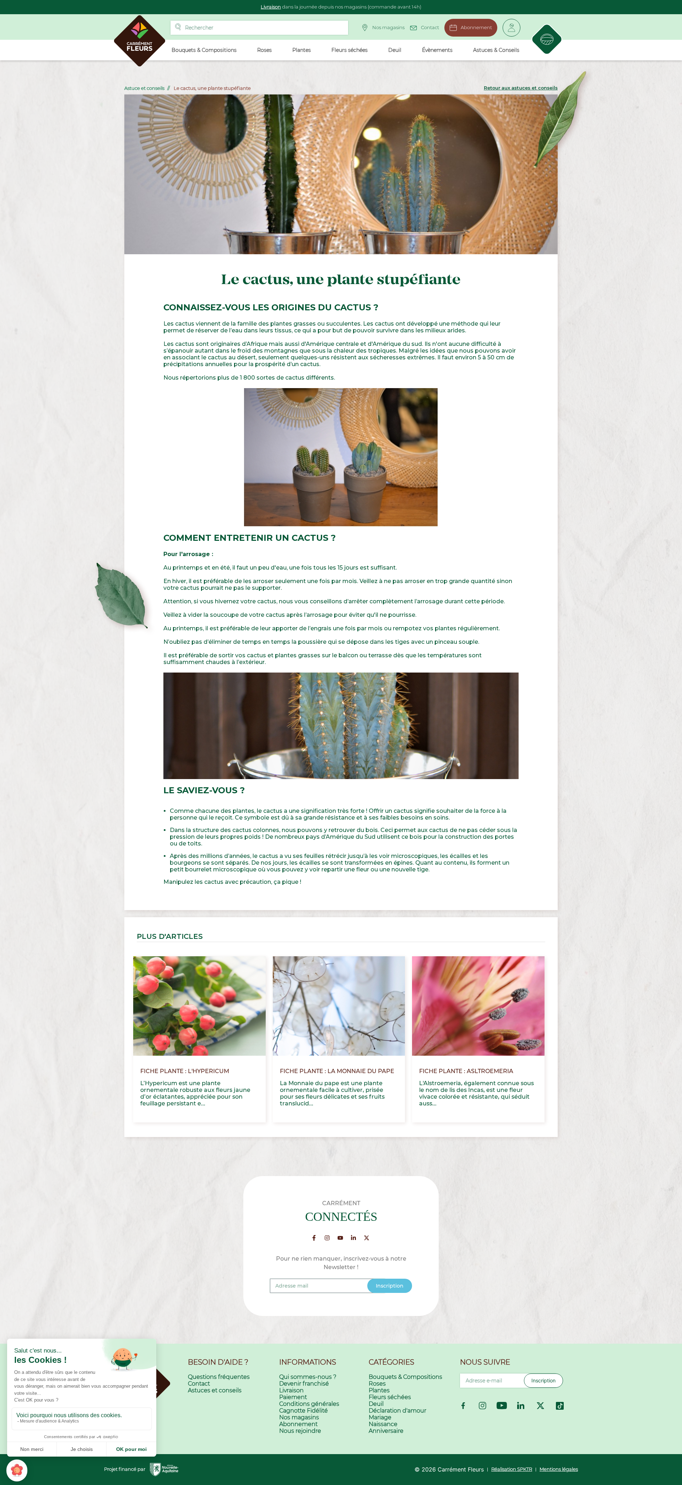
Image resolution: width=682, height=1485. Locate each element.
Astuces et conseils (215, 1390)
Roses (377, 1383)
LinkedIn (521, 1405)
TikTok (559, 1405)
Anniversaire (386, 1430)
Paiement (293, 1397)
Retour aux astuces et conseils (521, 88)
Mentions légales (559, 1469)
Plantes (379, 1390)
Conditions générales (309, 1403)
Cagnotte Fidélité (303, 1410)
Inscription (543, 1380)
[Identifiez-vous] (511, 28)
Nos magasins (388, 27)
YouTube (502, 1405)
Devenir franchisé (304, 1383)
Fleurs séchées (390, 1397)
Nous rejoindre (300, 1430)
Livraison (271, 7)
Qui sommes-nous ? (307, 1377)
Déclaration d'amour (397, 1410)
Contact (430, 27)
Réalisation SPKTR (511, 1469)
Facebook (463, 1405)
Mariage (380, 1417)
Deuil (376, 1403)
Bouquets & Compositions (405, 1377)
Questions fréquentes (219, 1377)
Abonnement (476, 27)
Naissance (383, 1424)
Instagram (482, 1405)
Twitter (540, 1405)
